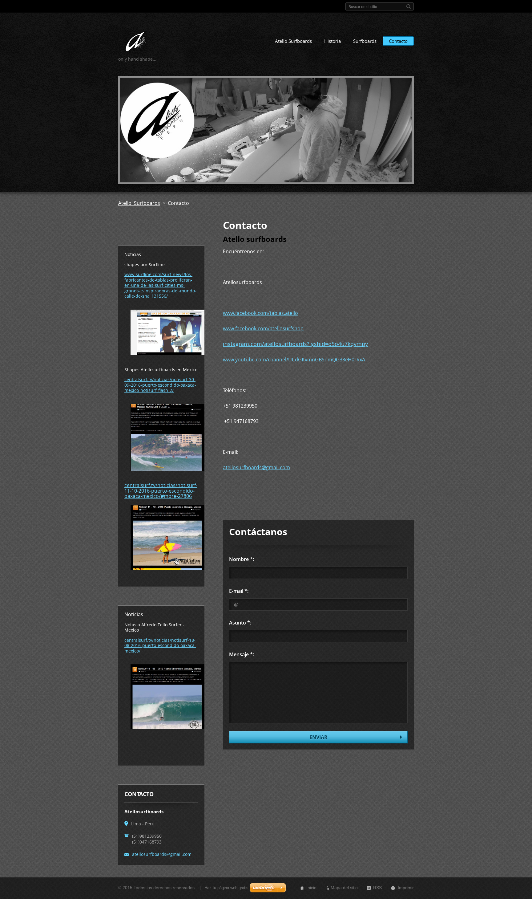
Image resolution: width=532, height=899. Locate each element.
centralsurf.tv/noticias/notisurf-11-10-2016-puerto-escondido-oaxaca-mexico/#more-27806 (160, 490)
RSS (377, 887)
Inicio (311, 887)
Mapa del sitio (344, 887)
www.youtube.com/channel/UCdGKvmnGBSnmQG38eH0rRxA (294, 359)
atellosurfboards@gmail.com (256, 467)
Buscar (408, 6)
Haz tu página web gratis (226, 887)
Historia (332, 41)
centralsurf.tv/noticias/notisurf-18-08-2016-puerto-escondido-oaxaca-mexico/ (160, 645)
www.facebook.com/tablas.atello (260, 313)
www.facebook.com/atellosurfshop (263, 328)
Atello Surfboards (293, 41)
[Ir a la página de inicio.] (136, 42)
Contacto (398, 41)
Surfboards (365, 41)
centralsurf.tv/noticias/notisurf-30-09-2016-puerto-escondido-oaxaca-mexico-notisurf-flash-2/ (160, 384)
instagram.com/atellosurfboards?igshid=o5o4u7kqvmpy (295, 344)
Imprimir (406, 887)
